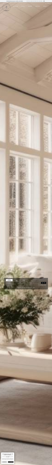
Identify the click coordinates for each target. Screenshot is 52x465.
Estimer (24, 280)
